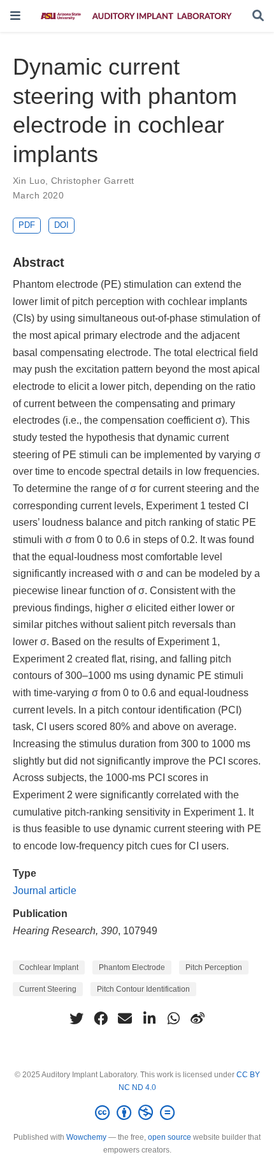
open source (169, 1137)
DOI (61, 225)
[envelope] (124, 1018)
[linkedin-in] (149, 1018)
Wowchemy (86, 1137)
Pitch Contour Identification (143, 989)
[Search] (258, 16)
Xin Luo (29, 180)
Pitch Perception (213, 967)
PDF (26, 225)
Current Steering (47, 989)
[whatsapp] (173, 1018)
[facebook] (100, 1018)
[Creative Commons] (137, 1113)
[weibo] (197, 1018)
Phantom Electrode (132, 967)
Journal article (44, 890)
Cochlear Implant (48, 967)
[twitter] (76, 1018)
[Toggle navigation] (15, 15)
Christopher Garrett (92, 180)
